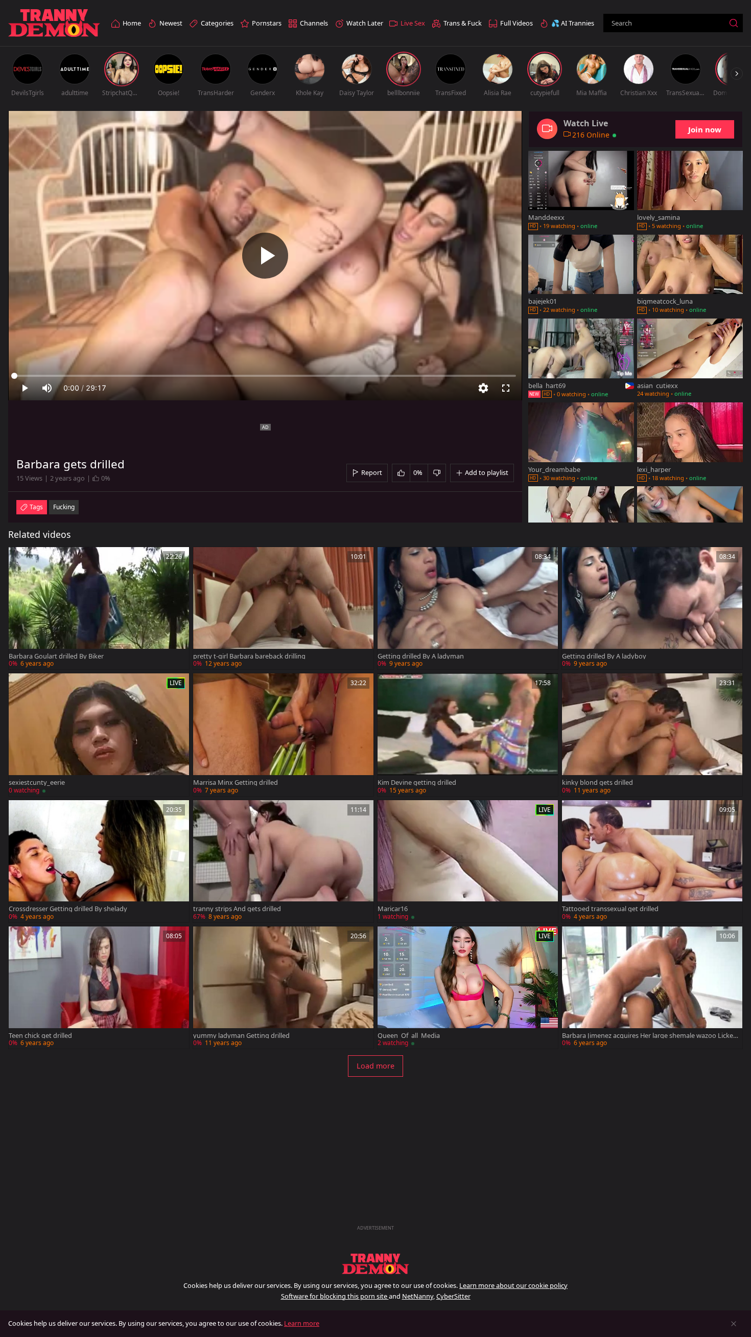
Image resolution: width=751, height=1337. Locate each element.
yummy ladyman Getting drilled (241, 1035)
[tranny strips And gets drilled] (283, 861)
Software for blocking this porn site (335, 1296)
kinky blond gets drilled (597, 782)
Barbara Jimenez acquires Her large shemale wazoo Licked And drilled (649, 1035)
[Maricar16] (468, 861)
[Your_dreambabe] (581, 442)
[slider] (265, 376)
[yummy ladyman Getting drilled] (283, 987)
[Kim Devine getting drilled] (468, 734)
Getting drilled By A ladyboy (604, 656)
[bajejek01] (581, 275)
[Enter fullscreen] (506, 388)
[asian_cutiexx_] (690, 359)
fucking (64, 507)
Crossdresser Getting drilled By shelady (68, 908)
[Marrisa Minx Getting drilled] (283, 734)
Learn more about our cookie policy (513, 1285)
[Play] (265, 256)
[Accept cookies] (733, 1324)
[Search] (733, 23)
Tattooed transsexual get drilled (610, 908)
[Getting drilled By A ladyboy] (652, 608)
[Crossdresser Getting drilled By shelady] (99, 861)
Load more (375, 1066)
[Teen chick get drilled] (99, 987)
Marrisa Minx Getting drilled (235, 782)
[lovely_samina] (690, 191)
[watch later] (21, 559)
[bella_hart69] (581, 359)
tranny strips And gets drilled (237, 908)
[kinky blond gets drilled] (652, 734)
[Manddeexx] (581, 191)
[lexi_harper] (690, 442)
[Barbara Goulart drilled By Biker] (99, 608)
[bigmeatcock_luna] (690, 275)
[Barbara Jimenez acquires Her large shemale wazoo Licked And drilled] (652, 987)
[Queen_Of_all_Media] (468, 987)
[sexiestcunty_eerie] (99, 734)
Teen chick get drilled (40, 1035)
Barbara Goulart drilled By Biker (56, 656)
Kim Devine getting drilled (417, 782)
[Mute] (47, 388)
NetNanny (417, 1296)
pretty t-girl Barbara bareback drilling (249, 656)
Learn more (301, 1323)
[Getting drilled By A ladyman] (468, 608)
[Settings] (483, 388)
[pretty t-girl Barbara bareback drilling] (283, 608)
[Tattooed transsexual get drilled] (652, 861)
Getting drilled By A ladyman (421, 656)
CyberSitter (453, 1296)
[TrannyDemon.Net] (54, 23)
